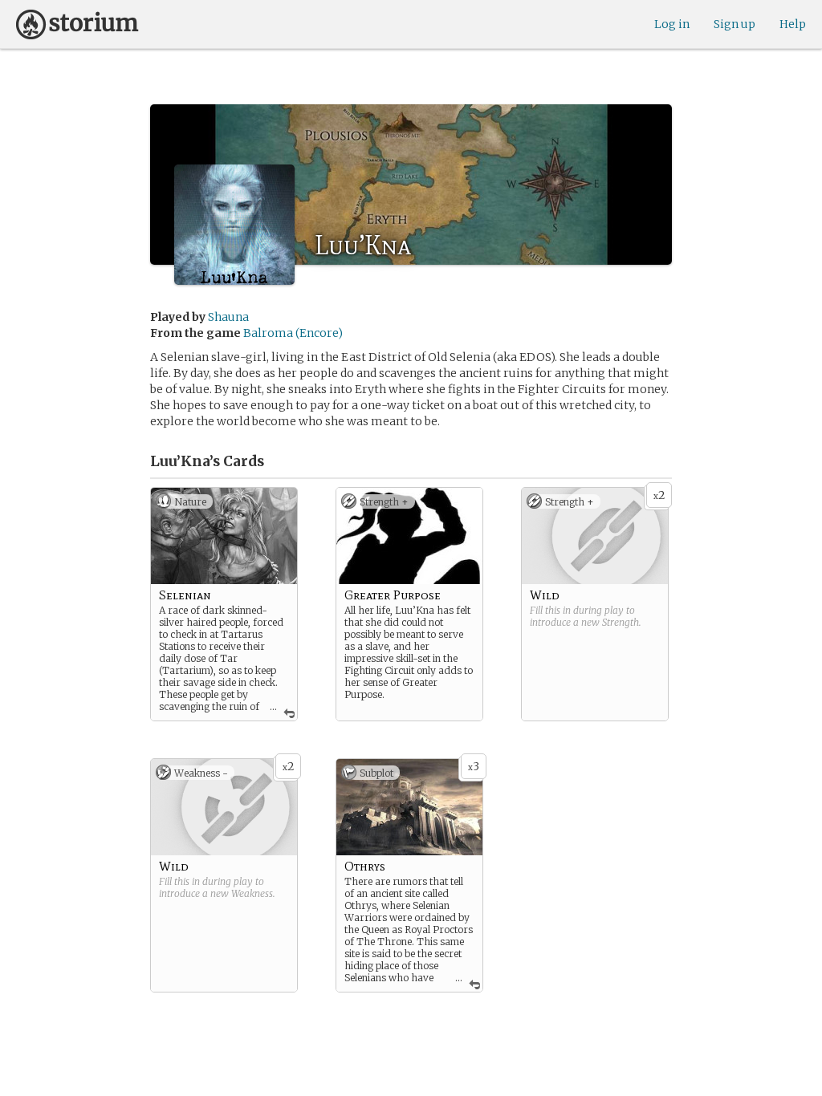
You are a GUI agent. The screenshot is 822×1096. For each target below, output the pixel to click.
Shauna (228, 317)
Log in (672, 24)
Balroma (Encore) (293, 333)
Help (792, 24)
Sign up (734, 24)
